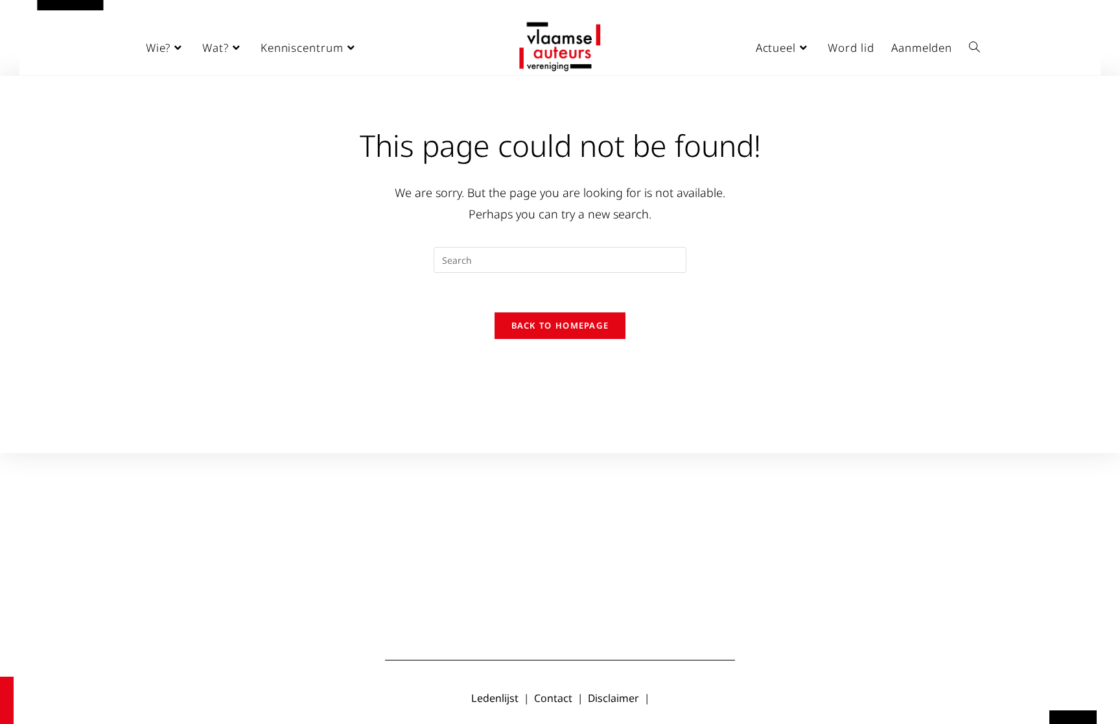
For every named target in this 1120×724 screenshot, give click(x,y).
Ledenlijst (495, 698)
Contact (553, 698)
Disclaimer (613, 698)
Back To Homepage (560, 325)
